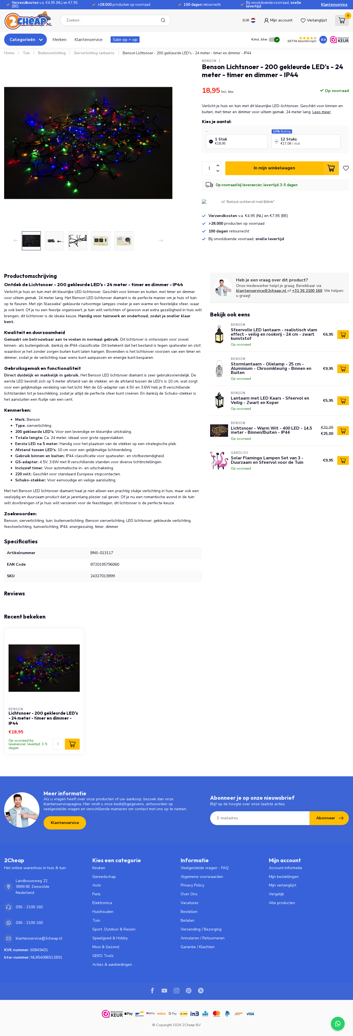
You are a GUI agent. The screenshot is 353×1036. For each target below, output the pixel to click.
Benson (209, 60)
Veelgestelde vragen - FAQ (205, 867)
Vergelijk (276, 894)
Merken (59, 39)
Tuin (26, 53)
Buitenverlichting (52, 53)
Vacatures (190, 902)
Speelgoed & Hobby (110, 938)
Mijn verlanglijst (282, 885)
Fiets (96, 894)
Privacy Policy (192, 885)
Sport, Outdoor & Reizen (113, 929)
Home (9, 53)
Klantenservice (334, 4)
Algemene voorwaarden (202, 876)
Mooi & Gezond (105, 947)
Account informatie (285, 867)
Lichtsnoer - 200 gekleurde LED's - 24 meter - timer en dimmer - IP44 (43, 718)
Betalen (187, 920)
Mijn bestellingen (284, 876)
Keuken (98, 867)
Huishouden (102, 911)
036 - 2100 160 (29, 907)
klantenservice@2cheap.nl (261, 290)
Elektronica (102, 902)
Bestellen (189, 911)
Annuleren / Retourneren (202, 938)
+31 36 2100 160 (307, 290)
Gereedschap (104, 876)
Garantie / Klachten (198, 947)
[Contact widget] (338, 1023)
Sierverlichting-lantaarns (94, 53)
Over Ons (189, 894)
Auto (96, 885)
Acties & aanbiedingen (112, 964)
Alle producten (282, 902)
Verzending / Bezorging (201, 929)
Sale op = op (125, 39)
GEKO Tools (103, 955)
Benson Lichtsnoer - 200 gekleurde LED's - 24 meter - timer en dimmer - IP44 (187, 53)
